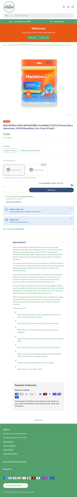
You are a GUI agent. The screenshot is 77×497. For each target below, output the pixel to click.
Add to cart (51, 190)
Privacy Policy (8, 450)
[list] (38, 83)
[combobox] (38, 15)
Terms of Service (9, 446)
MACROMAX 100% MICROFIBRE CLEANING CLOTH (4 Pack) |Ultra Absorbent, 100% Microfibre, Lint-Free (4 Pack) (39, 45)
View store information (13, 202)
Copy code (44, 37)
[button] (68, 7)
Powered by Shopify (28, 492)
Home (5, 45)
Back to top (39, 420)
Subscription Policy (10, 454)
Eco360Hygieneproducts (15, 492)
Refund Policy (8, 442)
